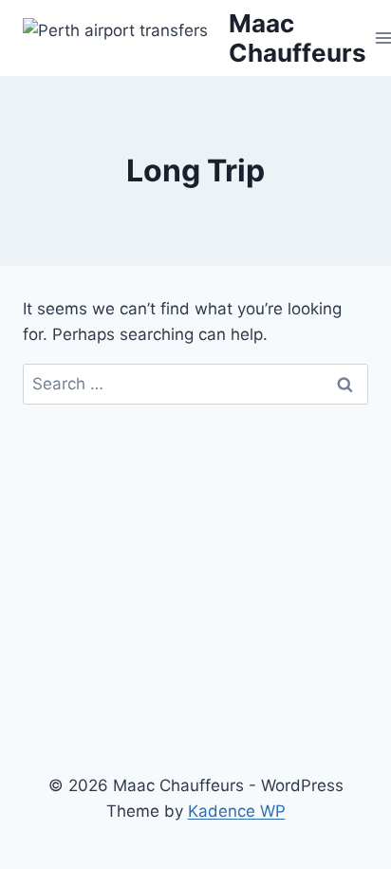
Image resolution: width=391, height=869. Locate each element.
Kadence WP (237, 811)
